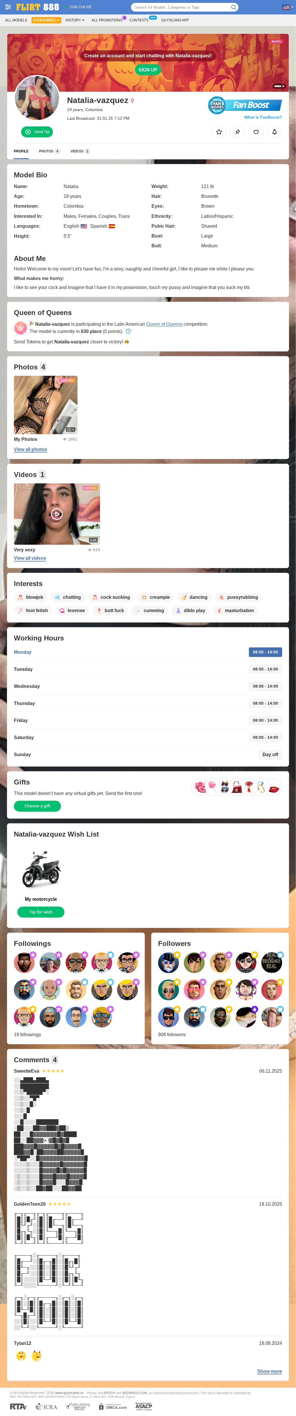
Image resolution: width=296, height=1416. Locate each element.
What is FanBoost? (263, 117)
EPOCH (109, 1393)
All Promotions (107, 20)
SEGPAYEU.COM (134, 1393)
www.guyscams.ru (69, 1393)
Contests (139, 20)
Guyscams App (175, 20)
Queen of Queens (164, 324)
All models (16, 20)
